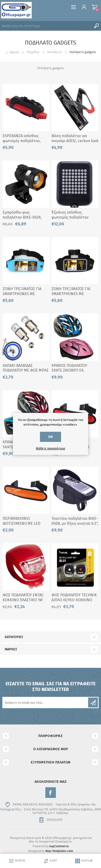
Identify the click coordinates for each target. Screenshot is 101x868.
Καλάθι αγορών (94, 7)
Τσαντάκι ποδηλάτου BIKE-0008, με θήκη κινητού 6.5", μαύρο (74, 523)
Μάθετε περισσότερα (50, 448)
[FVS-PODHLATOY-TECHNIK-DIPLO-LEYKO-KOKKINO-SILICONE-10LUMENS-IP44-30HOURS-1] (74, 566)
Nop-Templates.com (59, 851)
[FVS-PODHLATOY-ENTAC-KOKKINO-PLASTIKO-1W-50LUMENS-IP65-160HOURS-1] (26, 566)
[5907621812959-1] (26, 337)
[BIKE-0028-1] (26, 184)
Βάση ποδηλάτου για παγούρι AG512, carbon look (74, 138)
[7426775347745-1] (26, 490)
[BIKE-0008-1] (74, 490)
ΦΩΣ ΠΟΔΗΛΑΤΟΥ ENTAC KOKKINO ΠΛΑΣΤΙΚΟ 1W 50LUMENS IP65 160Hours (25, 600)
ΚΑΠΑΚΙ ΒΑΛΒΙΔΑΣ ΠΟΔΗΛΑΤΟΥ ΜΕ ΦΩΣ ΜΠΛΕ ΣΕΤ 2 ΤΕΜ (26, 370)
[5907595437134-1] (26, 260)
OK (50, 437)
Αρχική (14, 52)
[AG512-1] (74, 107)
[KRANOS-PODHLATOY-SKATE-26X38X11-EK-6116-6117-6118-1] (74, 337)
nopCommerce (59, 846)
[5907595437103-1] (74, 260)
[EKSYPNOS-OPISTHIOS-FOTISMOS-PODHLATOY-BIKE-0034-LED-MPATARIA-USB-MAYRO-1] (74, 184)
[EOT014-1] (26, 107)
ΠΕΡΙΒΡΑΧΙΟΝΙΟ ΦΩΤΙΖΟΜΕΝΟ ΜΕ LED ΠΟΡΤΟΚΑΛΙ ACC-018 (21, 523)
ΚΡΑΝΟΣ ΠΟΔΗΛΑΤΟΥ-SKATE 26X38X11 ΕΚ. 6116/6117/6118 (70, 370)
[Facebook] (50, 792)
